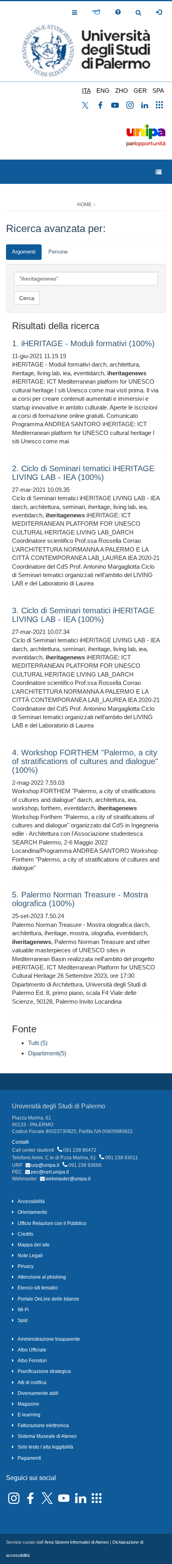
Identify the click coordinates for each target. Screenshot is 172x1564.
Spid (23, 1320)
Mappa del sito (34, 1245)
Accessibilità (31, 1201)
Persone (58, 252)
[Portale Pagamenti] (96, 12)
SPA (158, 90)
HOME (84, 204)
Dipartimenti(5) (47, 1053)
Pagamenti (29, 1458)
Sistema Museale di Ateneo (47, 1436)
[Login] (159, 12)
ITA (86, 90)
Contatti (20, 1142)
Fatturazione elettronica (43, 1425)
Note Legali (30, 1255)
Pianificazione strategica (44, 1371)
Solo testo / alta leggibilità (45, 1447)
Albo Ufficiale (32, 1350)
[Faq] (118, 12)
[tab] (24, 252)
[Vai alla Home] (86, 41)
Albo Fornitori (32, 1360)
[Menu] (158, 172)
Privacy (26, 1266)
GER (140, 90)
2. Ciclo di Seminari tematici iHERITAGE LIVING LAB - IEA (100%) (83, 473)
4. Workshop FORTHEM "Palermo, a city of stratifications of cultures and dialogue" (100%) (85, 761)
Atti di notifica (32, 1382)
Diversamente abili (38, 1393)
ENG (103, 90)
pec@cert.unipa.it (50, 1172)
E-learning (29, 1415)
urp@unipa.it (45, 1165)
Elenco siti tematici (38, 1288)
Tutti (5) (38, 1042)
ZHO (121, 90)
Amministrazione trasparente (49, 1339)
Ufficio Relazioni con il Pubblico (52, 1223)
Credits (25, 1234)
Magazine (28, 1404)
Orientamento (32, 1212)
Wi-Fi (23, 1309)
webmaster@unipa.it (68, 1179)
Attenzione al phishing (42, 1277)
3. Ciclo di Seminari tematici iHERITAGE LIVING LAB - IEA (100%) (83, 615)
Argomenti (24, 252)
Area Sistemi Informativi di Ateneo (76, 1542)
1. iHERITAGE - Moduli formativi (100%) (83, 343)
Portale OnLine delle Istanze (48, 1299)
